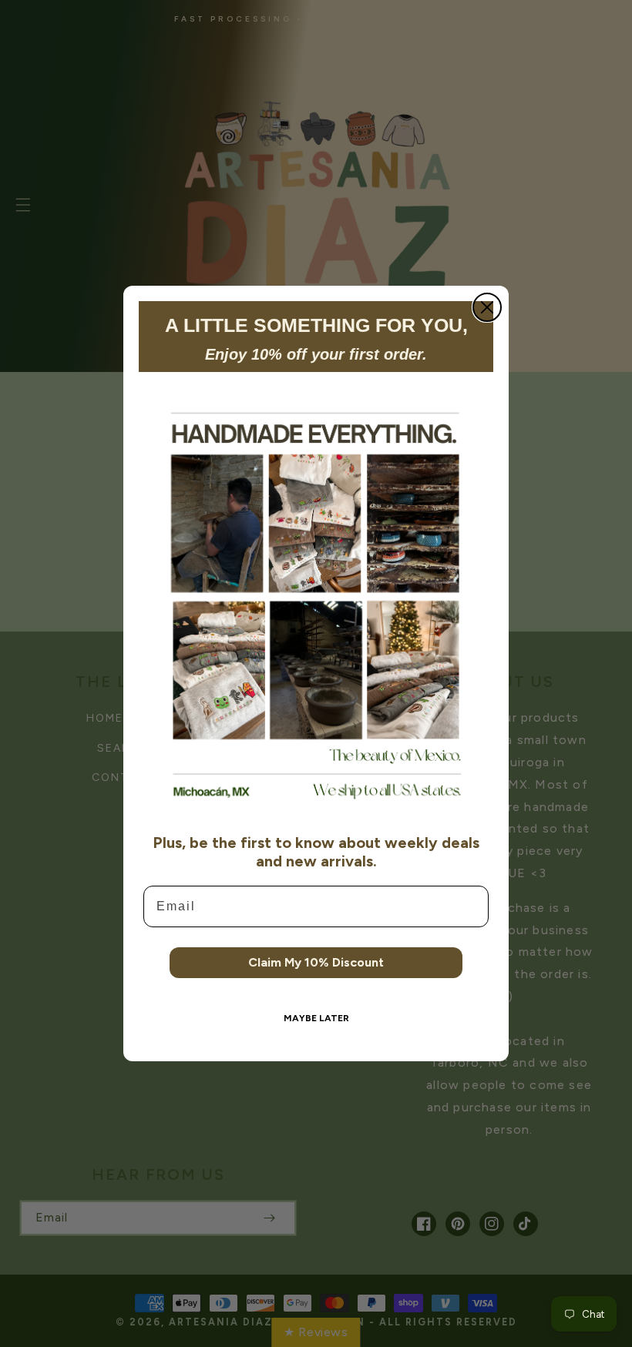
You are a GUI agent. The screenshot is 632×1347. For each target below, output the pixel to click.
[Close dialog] (487, 307)
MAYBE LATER (316, 1018)
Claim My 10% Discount (316, 962)
